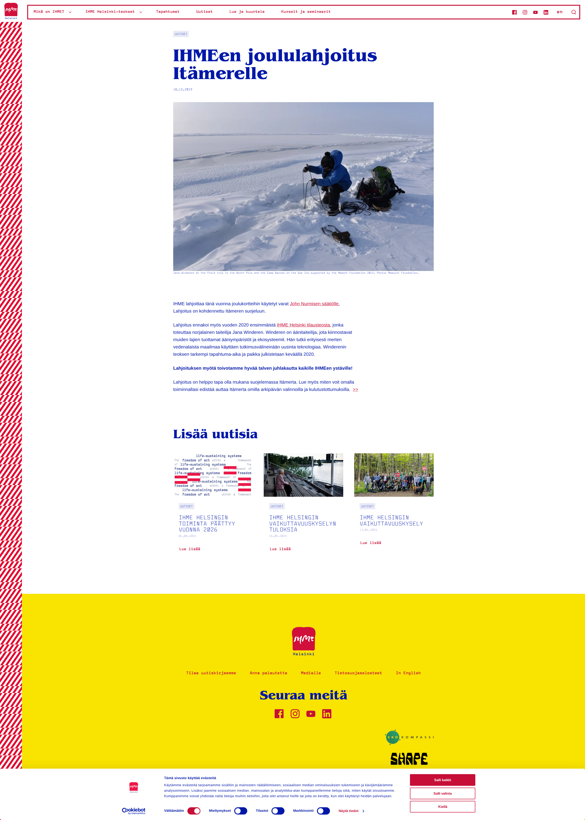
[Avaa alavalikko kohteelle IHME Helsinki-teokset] (141, 12)
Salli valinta (442, 793)
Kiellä (442, 807)
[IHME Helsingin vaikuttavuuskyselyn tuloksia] (303, 509)
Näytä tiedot (349, 811)
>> (355, 389)
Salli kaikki (442, 780)
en (560, 12)
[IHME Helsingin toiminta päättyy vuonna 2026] (213, 509)
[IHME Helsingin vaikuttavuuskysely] (394, 506)
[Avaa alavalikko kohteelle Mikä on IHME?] (70, 12)
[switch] (240, 811)
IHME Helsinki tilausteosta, (304, 325)
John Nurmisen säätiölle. (315, 303)
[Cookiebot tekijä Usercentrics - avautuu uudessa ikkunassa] (134, 811)
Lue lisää (189, 551)
